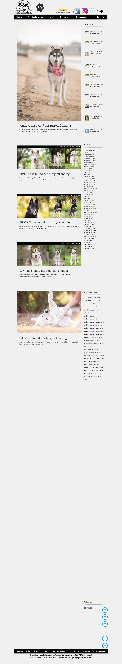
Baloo (96, 355)
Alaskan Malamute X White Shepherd (94, 334)
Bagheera (87, 355)
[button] (63, 11)
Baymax (98, 358)
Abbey (100, 301)
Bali (92, 355)
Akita (85, 313)
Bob (92, 370)
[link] (100, 11)
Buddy (90, 376)
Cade (85, 379)
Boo (85, 373)
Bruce (85, 376)
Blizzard (101, 367)
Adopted (86, 307)
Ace (85, 304)
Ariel (85, 346)
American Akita (88, 343)
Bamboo (102, 355)
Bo (88, 370)
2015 (90, 298)
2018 (85, 301)
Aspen (90, 346)
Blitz (96, 367)
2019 (90, 301)
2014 (85, 298)
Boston (100, 373)
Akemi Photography (90, 310)
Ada (94, 304)
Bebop (90, 361)
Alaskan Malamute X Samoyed (93, 328)
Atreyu (91, 352)
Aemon (92, 307)
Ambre (97, 340)
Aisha (97, 307)
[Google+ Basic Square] (90, 608)
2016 (94, 298)
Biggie (90, 364)
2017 (99, 298)
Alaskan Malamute (89, 316)
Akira (98, 310)
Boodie (89, 373)
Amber (92, 340)
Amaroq (86, 340)
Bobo (96, 370)
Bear (103, 358)
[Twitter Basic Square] (88, 608)
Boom (95, 373)
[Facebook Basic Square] (85, 608)
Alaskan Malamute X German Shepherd (94, 322)
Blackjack (86, 367)
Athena (86, 352)
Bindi (98, 364)
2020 (95, 301)
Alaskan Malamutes (90, 337)
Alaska (90, 313)
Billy (94, 364)
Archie (102, 343)
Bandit (86, 358)
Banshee (91, 358)
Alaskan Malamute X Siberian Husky (94, 331)
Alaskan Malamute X (90, 319)
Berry (85, 364)
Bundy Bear (97, 376)
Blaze (92, 367)
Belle (99, 361)
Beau (85, 361)
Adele (98, 304)
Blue (85, 370)
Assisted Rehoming (90, 349)
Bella (94, 361)
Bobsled (101, 370)
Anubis (96, 343)
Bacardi (101, 352)
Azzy (96, 352)
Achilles (89, 304)
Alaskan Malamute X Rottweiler (94, 325)
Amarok (99, 337)
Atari (98, 349)
